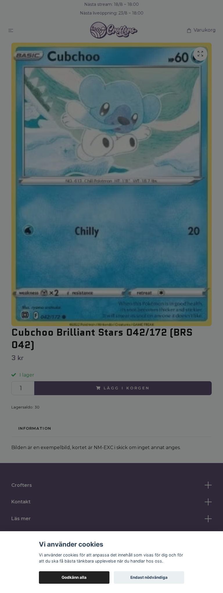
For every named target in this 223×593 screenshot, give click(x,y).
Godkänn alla (74, 577)
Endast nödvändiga (149, 577)
